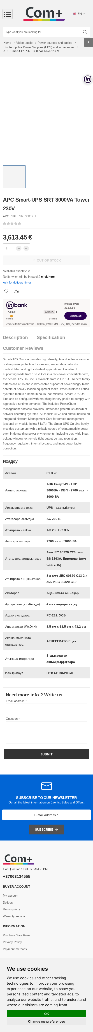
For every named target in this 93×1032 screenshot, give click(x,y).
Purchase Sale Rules (16, 935)
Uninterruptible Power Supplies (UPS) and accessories (39, 47)
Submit (46, 754)
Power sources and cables (55, 42)
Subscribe (44, 829)
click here (48, 276)
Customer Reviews (23, 348)
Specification (51, 337)
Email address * (16, 701)
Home (7, 42)
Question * (13, 718)
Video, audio (24, 42)
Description (15, 337)
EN (80, 13)
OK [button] (46, 1014)
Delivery (8, 902)
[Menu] (7, 14)
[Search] (85, 32)
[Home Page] (44, 14)
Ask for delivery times (17, 282)
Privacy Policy (12, 942)
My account (10, 895)
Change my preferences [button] (46, 1021)
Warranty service (14, 916)
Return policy (11, 909)
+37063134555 (16, 876)
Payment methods (15, 949)
